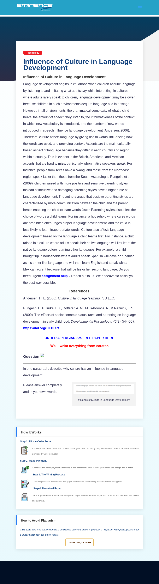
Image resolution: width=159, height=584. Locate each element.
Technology (32, 52)
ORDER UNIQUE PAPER (79, 542)
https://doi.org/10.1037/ (41, 328)
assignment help (54, 276)
